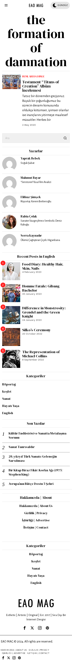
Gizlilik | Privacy (36, 513)
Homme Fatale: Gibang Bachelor (41, 288)
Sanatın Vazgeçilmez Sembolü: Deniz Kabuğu (41, 222)
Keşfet (6, 391)
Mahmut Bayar (31, 178)
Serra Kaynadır (31, 235)
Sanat (6, 398)
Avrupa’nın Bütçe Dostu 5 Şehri (31, 484)
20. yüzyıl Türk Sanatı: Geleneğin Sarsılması (33, 458)
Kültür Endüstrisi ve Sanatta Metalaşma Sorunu (37, 435)
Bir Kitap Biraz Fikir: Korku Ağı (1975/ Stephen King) (36, 472)
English (7, 413)
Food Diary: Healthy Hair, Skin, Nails (42, 266)
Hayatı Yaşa (10, 406)
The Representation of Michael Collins (41, 354)
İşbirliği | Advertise (36, 520)
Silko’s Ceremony (36, 330)
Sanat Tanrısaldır (22, 447)
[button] (65, 138)
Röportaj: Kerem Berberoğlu (36, 201)
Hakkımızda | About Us (36, 506)
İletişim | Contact (35, 527)
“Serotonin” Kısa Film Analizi (36, 182)
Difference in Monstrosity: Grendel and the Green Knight (44, 312)
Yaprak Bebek (30, 158)
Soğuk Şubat (27, 162)
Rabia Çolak (29, 216)
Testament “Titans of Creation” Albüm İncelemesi (40, 86)
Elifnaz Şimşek (31, 197)
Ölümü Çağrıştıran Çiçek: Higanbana (40, 240)
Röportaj (9, 384)
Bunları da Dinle (33, 76)
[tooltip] (9, 164)
